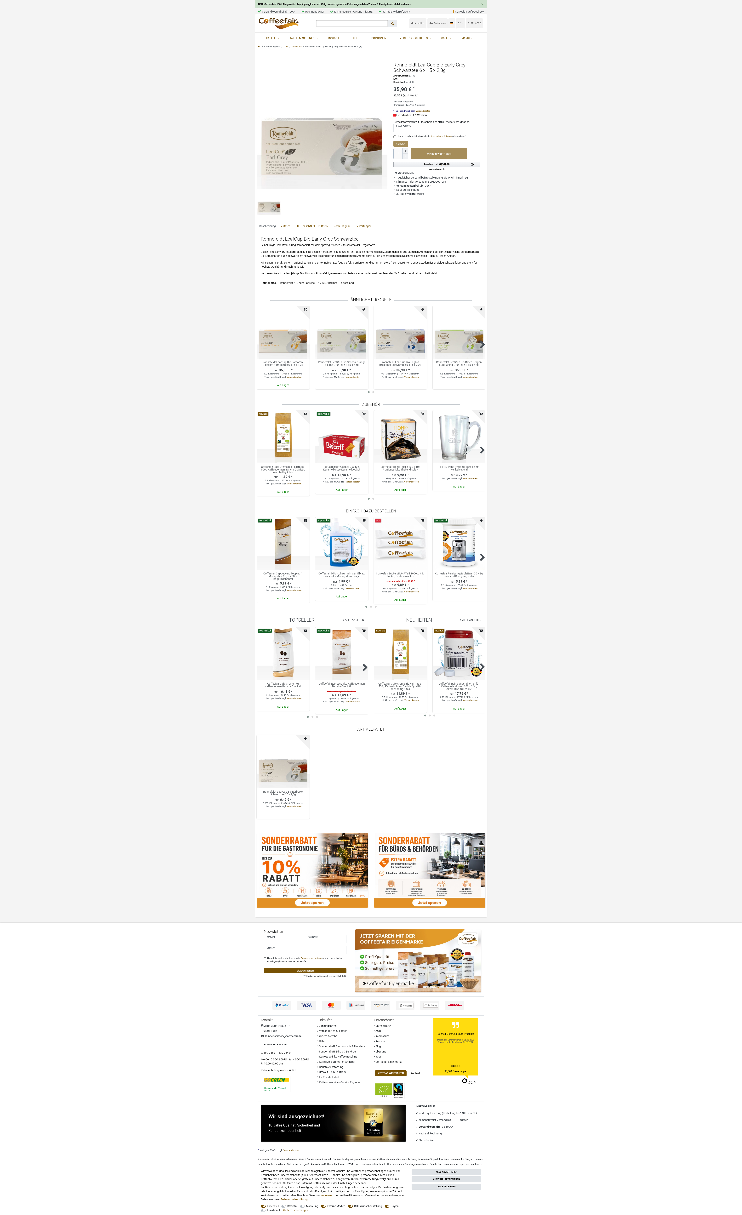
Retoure (380, 1041)
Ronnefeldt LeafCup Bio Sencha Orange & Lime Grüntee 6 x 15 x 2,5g (341, 363)
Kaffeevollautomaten (335, 1164)
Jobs (378, 1056)
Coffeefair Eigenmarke (388, 1061)
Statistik (292, 1206)
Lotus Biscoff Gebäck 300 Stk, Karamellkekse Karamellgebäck (341, 468)
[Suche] (392, 23)
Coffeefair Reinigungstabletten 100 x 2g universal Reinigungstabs (459, 575)
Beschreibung (267, 226)
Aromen (474, 1159)
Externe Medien (336, 1206)
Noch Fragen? (342, 226)
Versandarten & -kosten (332, 1030)
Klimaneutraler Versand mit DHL (353, 11)
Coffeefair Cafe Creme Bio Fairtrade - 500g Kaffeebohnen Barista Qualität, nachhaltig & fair (283, 469)
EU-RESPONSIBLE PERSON (312, 226)
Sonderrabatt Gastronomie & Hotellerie (341, 1046)
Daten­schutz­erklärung (294, 1199)
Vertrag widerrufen (391, 1073)
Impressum (382, 1036)
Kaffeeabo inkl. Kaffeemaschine (337, 1056)
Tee (355, 38)
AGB (378, 1030)
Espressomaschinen (470, 1164)
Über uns (380, 1051)
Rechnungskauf (314, 11)
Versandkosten (422, 111)
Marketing (312, 1206)
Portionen (379, 38)
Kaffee (271, 38)
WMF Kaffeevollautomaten (363, 1164)
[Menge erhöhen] (405, 151)
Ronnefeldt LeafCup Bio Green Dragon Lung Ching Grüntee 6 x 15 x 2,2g (459, 363)
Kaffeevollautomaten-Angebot (336, 1061)
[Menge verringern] (405, 156)
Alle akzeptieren (446, 1172)
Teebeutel (297, 46)
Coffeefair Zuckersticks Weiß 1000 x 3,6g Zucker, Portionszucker (400, 575)
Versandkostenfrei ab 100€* (278, 11)
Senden (400, 143)
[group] (283, 436)
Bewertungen (364, 226)
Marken (467, 38)
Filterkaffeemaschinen (391, 1164)
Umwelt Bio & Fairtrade (332, 1072)
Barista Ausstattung (330, 1067)
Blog (378, 1046)
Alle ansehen (354, 619)
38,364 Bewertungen (455, 1071)
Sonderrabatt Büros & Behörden (337, 1051)
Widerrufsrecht (327, 1036)
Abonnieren (306, 970)
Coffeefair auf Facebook (469, 11)
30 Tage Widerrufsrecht (396, 11)
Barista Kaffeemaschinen (444, 1164)
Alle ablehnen (446, 1186)
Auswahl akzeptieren (446, 1179)
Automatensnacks (454, 1159)
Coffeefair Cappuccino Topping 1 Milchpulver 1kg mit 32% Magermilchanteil (283, 576)
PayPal (395, 1206)
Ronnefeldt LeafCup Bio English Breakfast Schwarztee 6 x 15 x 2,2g (400, 363)
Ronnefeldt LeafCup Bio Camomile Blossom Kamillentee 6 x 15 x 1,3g (283, 363)
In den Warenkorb (440, 154)
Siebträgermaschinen (416, 1164)
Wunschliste (405, 173)
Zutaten (285, 226)
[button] (436, 166)
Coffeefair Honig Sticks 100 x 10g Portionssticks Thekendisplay (400, 468)
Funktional (273, 1210)
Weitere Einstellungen (296, 1210)
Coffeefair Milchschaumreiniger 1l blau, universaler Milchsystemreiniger (341, 575)
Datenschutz (383, 1025)
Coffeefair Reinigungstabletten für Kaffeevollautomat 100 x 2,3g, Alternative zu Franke (459, 686)
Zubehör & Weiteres (414, 38)
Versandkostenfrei (430, 1126)
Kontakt (415, 1073)
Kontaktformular (275, 1044)
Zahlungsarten (327, 1025)
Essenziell (273, 1206)
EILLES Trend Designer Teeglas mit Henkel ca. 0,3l (458, 468)
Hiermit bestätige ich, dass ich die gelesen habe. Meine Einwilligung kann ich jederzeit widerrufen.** (304, 960)
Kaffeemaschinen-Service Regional (339, 1082)
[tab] (267, 226)
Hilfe (321, 1041)
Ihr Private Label (328, 1077)
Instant (334, 38)
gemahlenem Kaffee (365, 1159)
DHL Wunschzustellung (368, 1206)
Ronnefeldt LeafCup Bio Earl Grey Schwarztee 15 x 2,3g (283, 793)
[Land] (451, 23)
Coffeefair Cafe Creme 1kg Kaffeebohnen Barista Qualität (283, 685)
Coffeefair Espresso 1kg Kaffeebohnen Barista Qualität (342, 685)
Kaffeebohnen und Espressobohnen (396, 1159)
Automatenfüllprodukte (430, 1159)
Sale (444, 38)
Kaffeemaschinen (302, 38)
